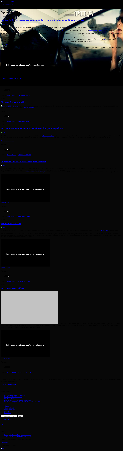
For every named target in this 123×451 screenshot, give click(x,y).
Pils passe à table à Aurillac (13, 102)
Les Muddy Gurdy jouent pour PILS (14, 395)
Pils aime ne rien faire (11, 223)
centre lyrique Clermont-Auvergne (35, 172)
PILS (2, 424)
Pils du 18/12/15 (5, 267)
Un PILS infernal (9, 398)
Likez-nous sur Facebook (8, 384)
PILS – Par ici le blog (7, 4)
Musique (6, 411)
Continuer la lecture (29, 107)
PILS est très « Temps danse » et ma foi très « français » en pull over (32, 128)
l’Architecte (65, 30)
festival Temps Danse (48, 136)
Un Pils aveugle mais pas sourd (13, 397)
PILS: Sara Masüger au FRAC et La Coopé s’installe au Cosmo (22, 401)
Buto (104, 39)
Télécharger (4, 442)
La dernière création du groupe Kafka (11, 78)
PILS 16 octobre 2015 (7, 358)
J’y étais (6, 406)
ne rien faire (104, 230)
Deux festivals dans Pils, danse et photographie (17, 400)
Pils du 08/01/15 (5, 202)
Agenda (6, 405)
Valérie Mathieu (11, 95)
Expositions (7, 413)
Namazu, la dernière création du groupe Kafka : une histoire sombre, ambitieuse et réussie (42, 20)
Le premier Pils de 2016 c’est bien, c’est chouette (23, 161)
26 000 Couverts (13, 106)
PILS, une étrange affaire (12, 288)
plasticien (95, 30)
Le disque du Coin (9, 409)
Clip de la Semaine (9, 408)
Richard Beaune (11, 155)
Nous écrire (7, 419)
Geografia (103, 27)
